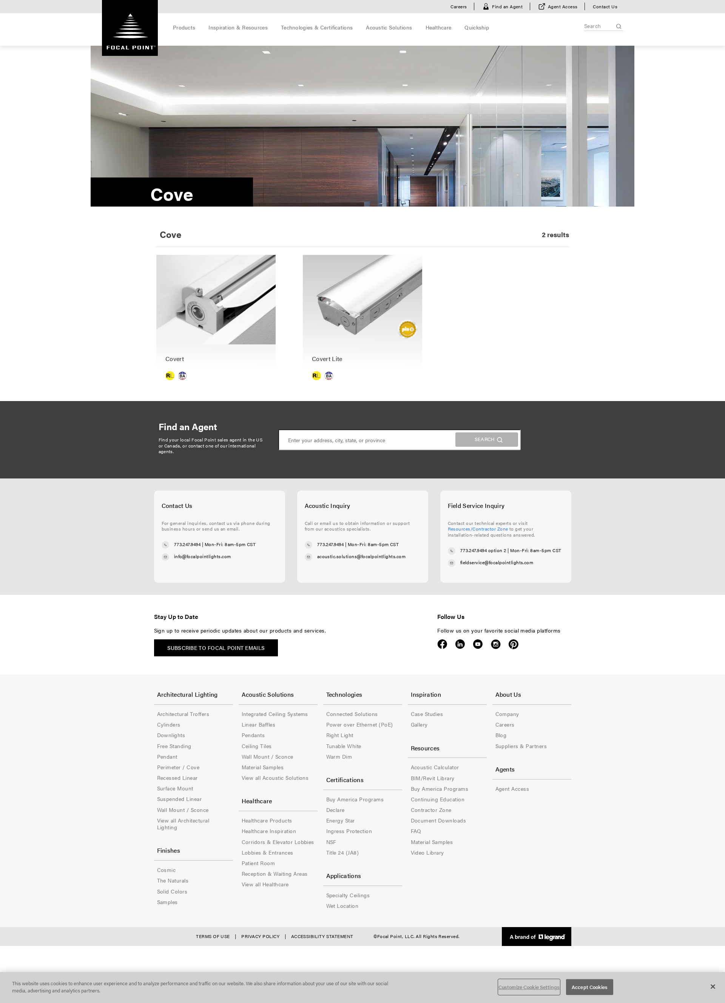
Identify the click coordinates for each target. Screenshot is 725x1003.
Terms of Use (213, 936)
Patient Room (258, 863)
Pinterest (513, 644)
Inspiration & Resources (237, 27)
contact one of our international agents (207, 448)
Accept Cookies (590, 987)
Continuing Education (438, 799)
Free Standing (174, 746)
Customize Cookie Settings (529, 987)
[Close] (713, 986)
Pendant (167, 756)
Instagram (496, 644)
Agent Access (563, 6)
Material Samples (263, 767)
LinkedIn (460, 644)
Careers (458, 6)
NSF (331, 842)
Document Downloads (438, 820)
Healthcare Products (267, 820)
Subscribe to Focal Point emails (216, 647)
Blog (501, 735)
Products (184, 27)
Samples (167, 902)
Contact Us (605, 6)
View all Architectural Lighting (183, 823)
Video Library (427, 852)
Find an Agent (507, 6)
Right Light (339, 735)
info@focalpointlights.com (202, 556)
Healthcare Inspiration (269, 831)
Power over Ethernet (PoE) (359, 724)
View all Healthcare (265, 884)
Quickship (476, 27)
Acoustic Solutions (389, 27)
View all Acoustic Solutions (275, 777)
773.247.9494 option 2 (483, 550)
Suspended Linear (179, 798)
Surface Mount (175, 788)
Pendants (253, 735)
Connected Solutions (352, 714)
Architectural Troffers (183, 714)
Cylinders (168, 724)
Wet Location (342, 905)
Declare (335, 809)
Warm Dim (339, 756)
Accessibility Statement (322, 936)
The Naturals (173, 880)
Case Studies (427, 714)
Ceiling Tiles (257, 746)
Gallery (419, 724)
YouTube (478, 644)
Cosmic (166, 869)
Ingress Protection (349, 831)
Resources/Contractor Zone (478, 528)
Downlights (171, 735)
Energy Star (340, 820)
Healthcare (439, 27)
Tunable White (343, 746)
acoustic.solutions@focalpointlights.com (361, 556)
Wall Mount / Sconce (183, 809)
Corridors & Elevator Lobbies (278, 842)
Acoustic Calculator (435, 767)
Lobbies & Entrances (267, 852)
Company (507, 714)
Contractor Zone (431, 809)
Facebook (442, 644)
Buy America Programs (355, 799)
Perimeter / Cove (178, 767)
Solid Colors (172, 891)
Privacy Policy (260, 936)
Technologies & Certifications (317, 27)
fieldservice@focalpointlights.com (497, 562)
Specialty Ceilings (348, 895)
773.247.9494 (187, 544)
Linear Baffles (259, 724)
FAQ (416, 831)
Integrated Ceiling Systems (275, 714)
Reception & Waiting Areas (275, 873)
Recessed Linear (177, 777)
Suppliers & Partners (521, 746)
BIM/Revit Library (433, 778)
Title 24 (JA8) (342, 852)
